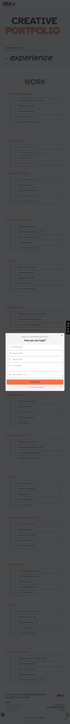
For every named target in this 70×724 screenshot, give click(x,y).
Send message (35, 382)
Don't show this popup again (36, 387)
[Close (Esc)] (62, 335)
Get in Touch (68, 327)
